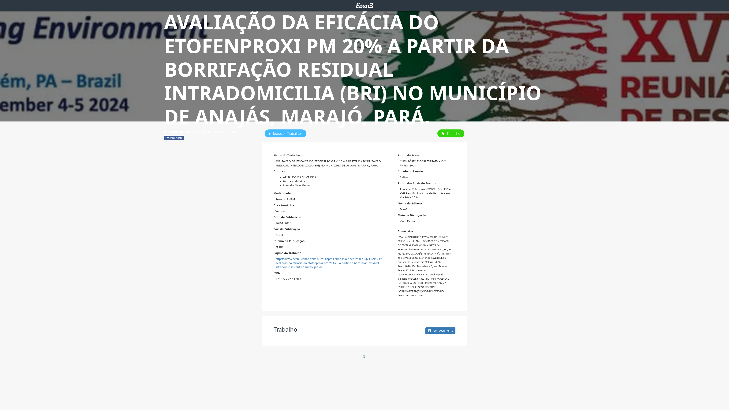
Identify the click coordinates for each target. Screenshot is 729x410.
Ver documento (443, 330)
